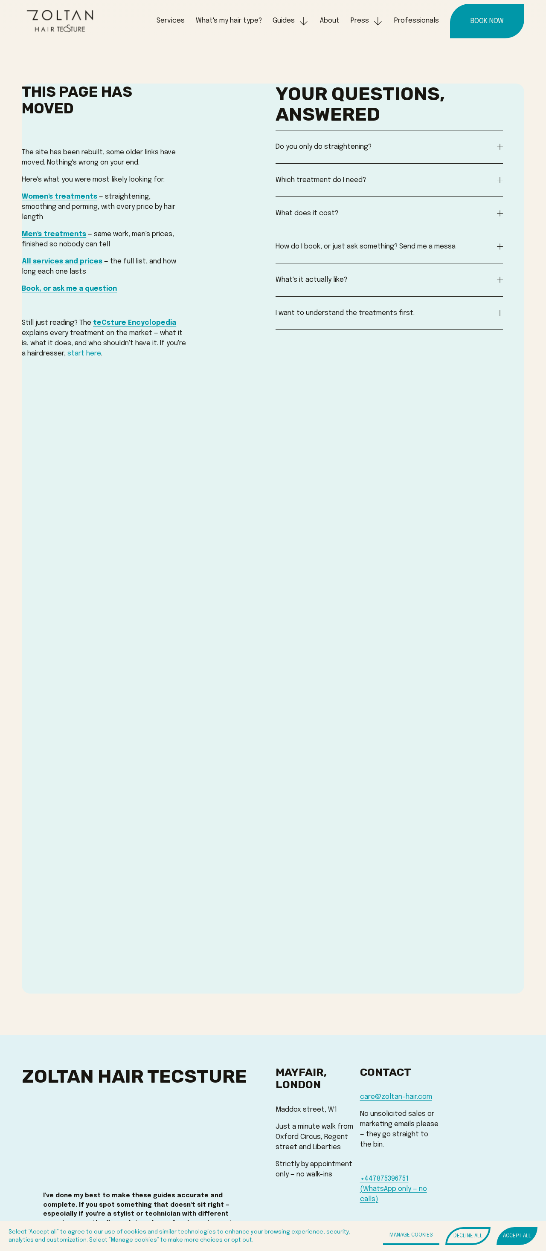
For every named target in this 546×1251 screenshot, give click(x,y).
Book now (487, 21)
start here (84, 353)
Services (171, 20)
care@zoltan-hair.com (396, 1097)
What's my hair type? (229, 20)
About (330, 20)
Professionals (416, 20)
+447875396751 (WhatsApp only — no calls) (393, 1189)
